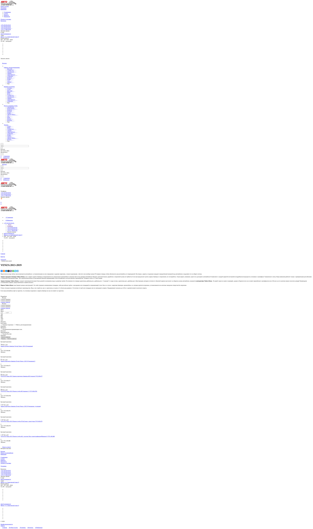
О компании (7, 12)
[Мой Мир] (6, 271)
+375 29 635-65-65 (6, 25)
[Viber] (11, 271)
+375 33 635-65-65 (6, 28)
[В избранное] (1, 353)
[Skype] (15, 271)
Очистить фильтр (11, 338)
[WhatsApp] (13, 271)
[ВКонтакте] (2, 271)
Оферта (3, 525)
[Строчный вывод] (2, 340)
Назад (9, 224)
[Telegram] (18, 271)
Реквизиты (7, 16)
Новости (6, 15)
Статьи (6, 13)
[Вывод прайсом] (3, 340)
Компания (3, 454)
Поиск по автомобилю (7, 453)
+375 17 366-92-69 (6, 29)
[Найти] (2, 154)
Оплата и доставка (6, 463)
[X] (8, 271)
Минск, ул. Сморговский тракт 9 (10, 36)
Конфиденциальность (7, 524)
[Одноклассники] (4, 271)
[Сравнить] (1, 355)
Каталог (3, 451)
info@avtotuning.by (6, 34)
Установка (3, 466)
